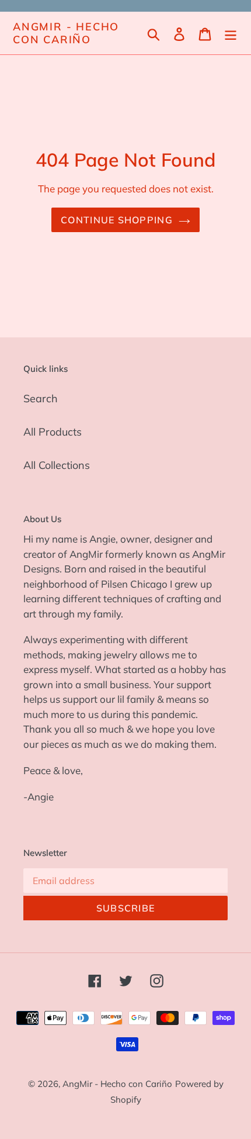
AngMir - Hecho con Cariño (66, 33)
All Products (52, 432)
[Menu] (230, 33)
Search (40, 398)
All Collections (56, 465)
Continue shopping (117, 220)
